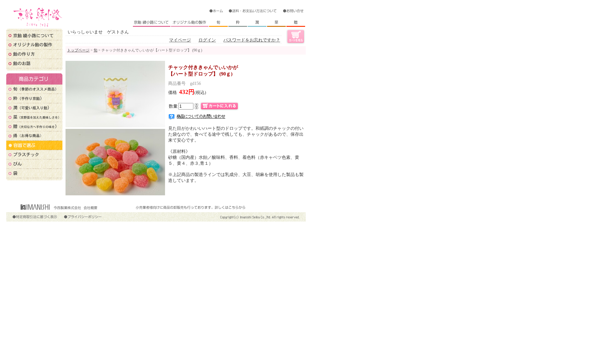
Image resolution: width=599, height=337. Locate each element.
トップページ (78, 50)
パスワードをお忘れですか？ (251, 39)
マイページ (180, 39)
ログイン (207, 39)
